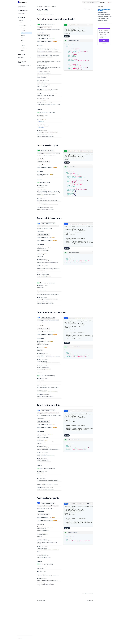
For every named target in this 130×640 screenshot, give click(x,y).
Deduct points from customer (104, 16)
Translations (24, 48)
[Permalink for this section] (76, 19)
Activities (23, 32)
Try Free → (104, 40)
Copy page (88, 8)
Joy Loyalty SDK (21, 13)
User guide (102, 2)
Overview (22, 22)
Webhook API (21, 57)
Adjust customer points (103, 18)
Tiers (22, 37)
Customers (23, 30)
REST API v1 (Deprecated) (23, 65)
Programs (23, 27)
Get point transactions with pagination (104, 10)
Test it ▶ (67, 36)
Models (22, 50)
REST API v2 (20, 20)
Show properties (41, 121)
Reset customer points (103, 20)
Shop (22, 43)
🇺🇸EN (109, 2)
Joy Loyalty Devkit (22, 6)
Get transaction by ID (102, 12)
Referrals (23, 40)
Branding (23, 45)
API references (23, 25)
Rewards (23, 35)
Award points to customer (104, 14)
